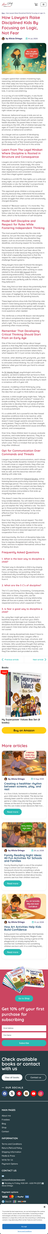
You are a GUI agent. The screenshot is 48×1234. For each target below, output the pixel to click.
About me (6, 1115)
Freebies (6, 1119)
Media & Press (8, 1156)
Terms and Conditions (25, 1231)
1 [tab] (24, 737)
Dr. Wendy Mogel (11, 372)
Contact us (36, 1077)
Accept (24, 1227)
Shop (4, 1127)
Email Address (8, 1028)
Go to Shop (24, 998)
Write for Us (7, 1160)
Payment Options (10, 1164)
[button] (44, 1207)
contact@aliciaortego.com (13, 1179)
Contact (5, 1131)
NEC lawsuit (25, 272)
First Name (7, 1035)
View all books (12, 1077)
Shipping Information (11, 1152)
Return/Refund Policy (12, 1148)
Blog (4, 1123)
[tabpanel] (24, 703)
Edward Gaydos (31, 479)
